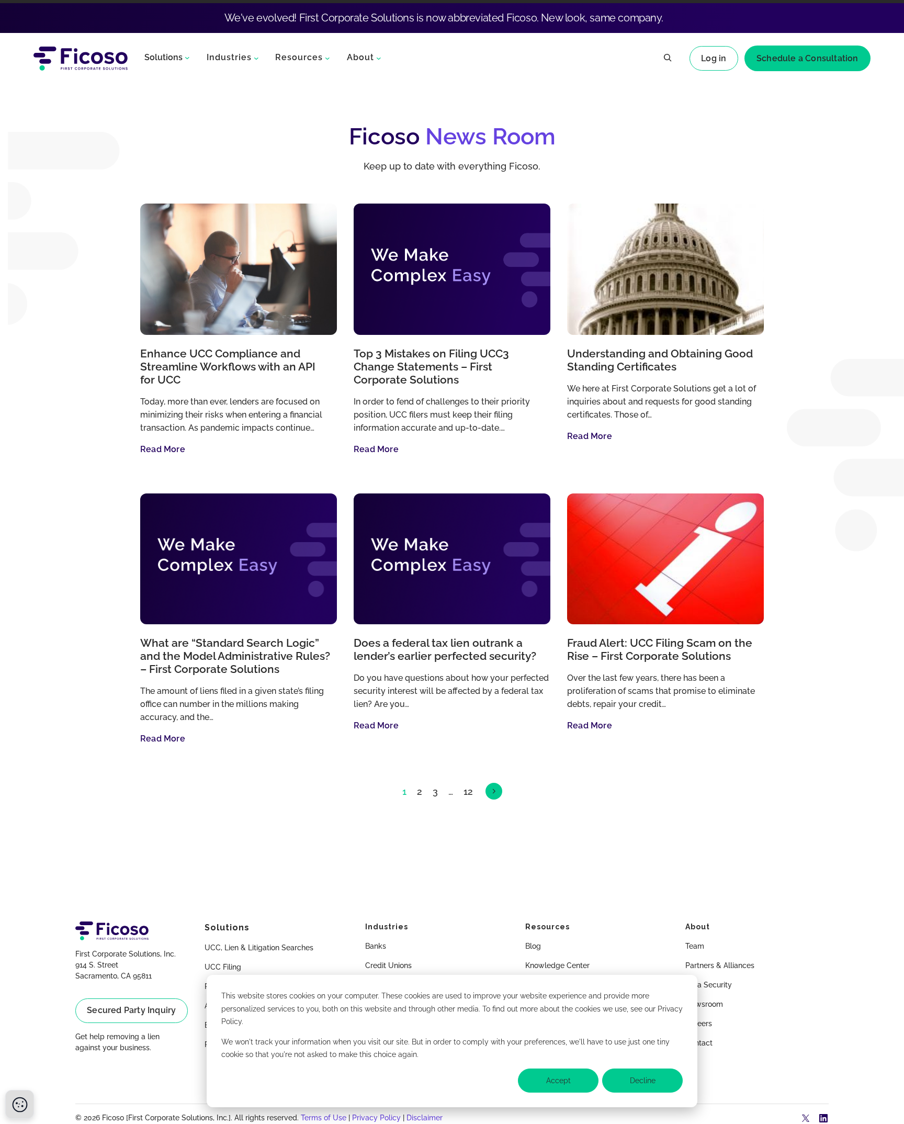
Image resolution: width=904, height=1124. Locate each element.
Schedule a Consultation (807, 58)
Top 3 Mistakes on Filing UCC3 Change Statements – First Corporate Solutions (431, 366)
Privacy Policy (376, 1118)
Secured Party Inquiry (131, 1010)
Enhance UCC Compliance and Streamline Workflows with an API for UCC (227, 366)
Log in (713, 58)
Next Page (493, 791)
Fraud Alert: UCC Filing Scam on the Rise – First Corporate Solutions (659, 649)
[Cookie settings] (19, 1104)
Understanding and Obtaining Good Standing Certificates (660, 360)
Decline (643, 1080)
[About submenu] (378, 57)
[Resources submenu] (327, 57)
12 (468, 791)
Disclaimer (424, 1118)
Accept (558, 1080)
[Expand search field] (667, 58)
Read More (162, 449)
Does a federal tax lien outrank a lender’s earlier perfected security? (445, 649)
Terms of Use (323, 1118)
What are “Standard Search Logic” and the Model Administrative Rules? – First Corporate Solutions (235, 656)
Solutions (163, 57)
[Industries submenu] (256, 57)
